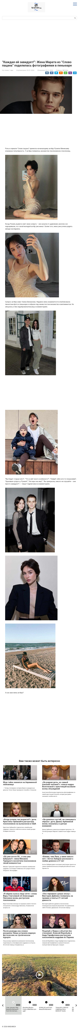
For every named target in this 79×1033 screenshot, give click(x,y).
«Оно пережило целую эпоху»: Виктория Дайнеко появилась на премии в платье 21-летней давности (57, 897)
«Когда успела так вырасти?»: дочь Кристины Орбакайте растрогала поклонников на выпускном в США (19, 821)
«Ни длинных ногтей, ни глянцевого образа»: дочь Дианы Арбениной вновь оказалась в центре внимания (59, 822)
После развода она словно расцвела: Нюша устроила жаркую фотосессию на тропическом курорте (19, 934)
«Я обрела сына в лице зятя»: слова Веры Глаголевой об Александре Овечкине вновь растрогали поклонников (20, 897)
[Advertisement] (39, 39)
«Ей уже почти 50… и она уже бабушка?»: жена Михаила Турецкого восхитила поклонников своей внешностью (19, 859)
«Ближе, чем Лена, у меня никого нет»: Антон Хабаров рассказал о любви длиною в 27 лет (57, 858)
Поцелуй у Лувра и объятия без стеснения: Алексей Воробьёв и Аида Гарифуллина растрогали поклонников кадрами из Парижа (58, 934)
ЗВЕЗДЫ (65, 70)
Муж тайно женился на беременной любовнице (20, 783)
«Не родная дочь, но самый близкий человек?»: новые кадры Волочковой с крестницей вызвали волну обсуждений (58, 785)
